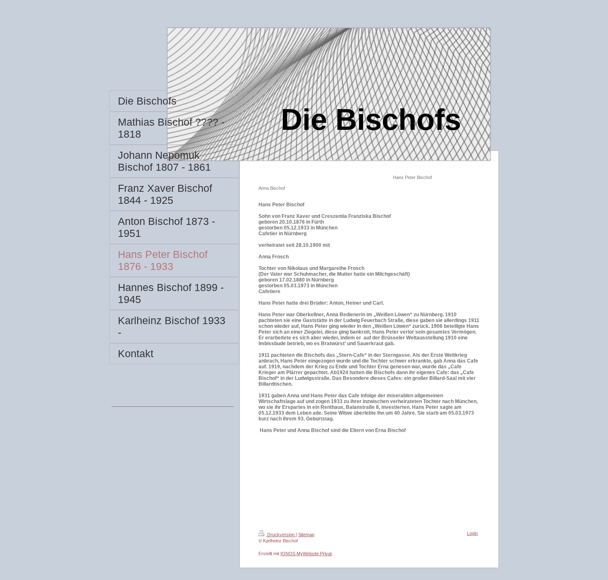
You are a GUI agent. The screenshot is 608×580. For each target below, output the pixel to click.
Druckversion (281, 534)
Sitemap (306, 534)
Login (472, 533)
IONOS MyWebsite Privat (306, 553)
